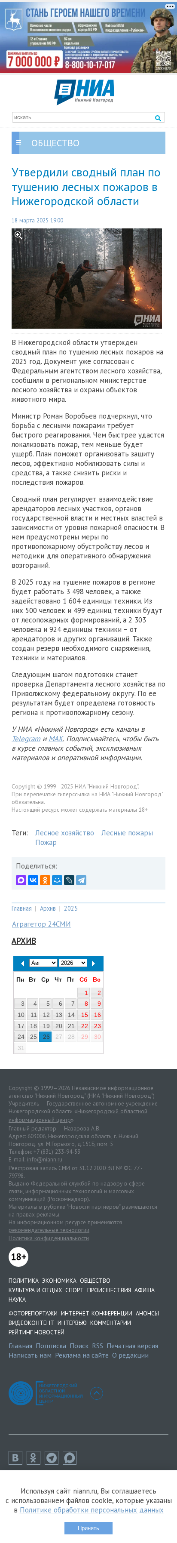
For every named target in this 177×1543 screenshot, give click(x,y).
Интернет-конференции (96, 1313)
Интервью (72, 1323)
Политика (24, 1280)
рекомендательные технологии (49, 1230)
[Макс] (72, 1462)
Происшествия (109, 1290)
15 (84, 1014)
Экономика (59, 1280)
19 (46, 1026)
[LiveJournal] (69, 880)
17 (21, 1026)
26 (46, 1036)
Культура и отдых (35, 1290)
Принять (88, 1528)
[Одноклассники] (45, 880)
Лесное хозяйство (64, 833)
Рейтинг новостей (36, 1332)
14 (71, 1014)
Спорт (74, 1290)
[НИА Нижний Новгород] (84, 103)
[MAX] (21, 880)
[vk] (18, 1462)
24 (21, 1036)
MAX (56, 738)
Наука (17, 1299)
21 (71, 1026)
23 (97, 1026)
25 (33, 1036)
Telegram (26, 738)
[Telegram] (81, 880)
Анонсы (147, 1313)
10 (21, 1014)
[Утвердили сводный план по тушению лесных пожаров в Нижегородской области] (88, 278)
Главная (22, 908)
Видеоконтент (31, 1323)
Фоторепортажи (33, 1313)
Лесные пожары (127, 833)
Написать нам (30, 1355)
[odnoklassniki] (36, 1462)
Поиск (79, 1345)
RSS (97, 1345)
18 (33, 1026)
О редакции (130, 1355)
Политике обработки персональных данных (92, 1510)
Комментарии (110, 1323)
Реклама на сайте (82, 1355)
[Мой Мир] (57, 880)
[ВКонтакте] (33, 880)
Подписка (51, 1345)
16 (97, 1014)
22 (84, 1026)
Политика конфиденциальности (49, 1238)
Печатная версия (132, 1345)
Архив (48, 908)
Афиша (144, 1290)
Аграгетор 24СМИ (41, 924)
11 (34, 1014)
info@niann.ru (44, 1159)
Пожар (46, 842)
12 (46, 1014)
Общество (95, 1280)
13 (58, 1014)
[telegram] (54, 1462)
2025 (71, 908)
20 (58, 1026)
